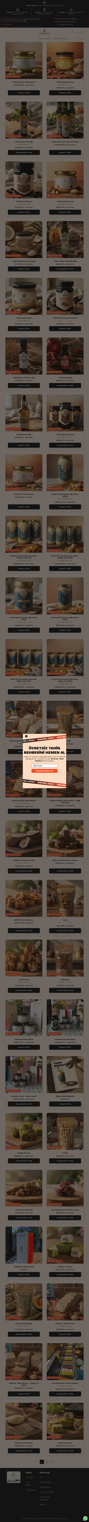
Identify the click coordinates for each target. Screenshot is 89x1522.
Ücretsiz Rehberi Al (44, 771)
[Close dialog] (26, 736)
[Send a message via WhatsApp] (85, 1518)
